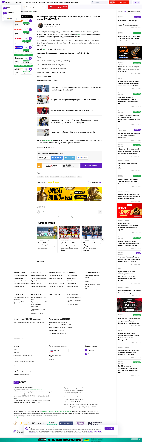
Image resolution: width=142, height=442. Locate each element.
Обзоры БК (71, 272)
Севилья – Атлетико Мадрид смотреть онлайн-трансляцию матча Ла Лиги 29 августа (129, 259)
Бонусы (67, 2)
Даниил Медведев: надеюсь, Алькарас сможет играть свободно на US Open (128, 352)
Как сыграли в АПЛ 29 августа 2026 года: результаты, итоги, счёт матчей (129, 39)
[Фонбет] (18, 38)
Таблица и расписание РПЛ (35, 7)
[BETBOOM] (19, 58)
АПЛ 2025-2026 (72, 294)
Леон (80, 177)
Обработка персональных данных (24, 371)
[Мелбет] (18, 69)
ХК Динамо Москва (68, 177)
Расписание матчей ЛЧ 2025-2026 (60, 325)
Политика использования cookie (24, 368)
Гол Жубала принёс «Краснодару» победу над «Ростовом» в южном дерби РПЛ (128, 369)
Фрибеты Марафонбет (38, 286)
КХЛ (78, 34)
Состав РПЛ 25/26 (37, 313)
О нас (15, 349)
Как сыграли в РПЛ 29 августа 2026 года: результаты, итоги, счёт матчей (128, 69)
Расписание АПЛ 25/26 (74, 297)
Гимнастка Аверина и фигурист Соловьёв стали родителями (129, 292)
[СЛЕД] (102, 239)
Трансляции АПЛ (72, 304)
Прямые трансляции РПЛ (39, 302)
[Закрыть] (139, 439)
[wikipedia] (38, 424)
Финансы (52, 359)
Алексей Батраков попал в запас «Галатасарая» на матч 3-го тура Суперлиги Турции (129, 243)
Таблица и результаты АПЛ (74, 301)
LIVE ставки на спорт (91, 289)
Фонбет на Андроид (55, 278)
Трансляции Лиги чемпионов (58, 322)
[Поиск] (93, 2)
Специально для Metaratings (23, 355)
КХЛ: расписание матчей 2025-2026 (21, 298)
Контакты (16, 346)
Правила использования (21, 365)
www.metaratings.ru (36, 389)
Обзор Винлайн (72, 275)
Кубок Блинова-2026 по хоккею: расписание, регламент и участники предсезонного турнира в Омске (69, 246)
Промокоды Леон (19, 286)
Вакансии (17, 352)
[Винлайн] (26, 20)
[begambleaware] (66, 424)
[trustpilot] (52, 424)
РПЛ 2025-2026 (36, 294)
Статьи (34, 2)
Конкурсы (74, 2)
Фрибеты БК (36, 272)
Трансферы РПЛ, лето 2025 (38, 310)
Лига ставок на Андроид (56, 286)
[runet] (15, 424)
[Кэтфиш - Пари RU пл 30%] (71, 440)
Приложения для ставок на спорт (92, 285)
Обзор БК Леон (71, 283)
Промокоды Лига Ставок (21, 281)
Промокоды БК (19, 272)
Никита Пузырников (52, 24)
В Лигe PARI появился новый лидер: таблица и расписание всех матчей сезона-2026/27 (46, 245)
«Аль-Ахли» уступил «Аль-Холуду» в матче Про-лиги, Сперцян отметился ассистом (128, 182)
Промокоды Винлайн (20, 275)
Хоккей (40, 177)
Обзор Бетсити (71, 281)
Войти (137, 2)
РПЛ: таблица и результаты (36, 305)
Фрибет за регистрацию (38, 278)
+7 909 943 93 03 (75, 401)
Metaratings (47, 140)
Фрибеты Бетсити (36, 283)
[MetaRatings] (20, 382)
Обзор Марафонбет (73, 286)
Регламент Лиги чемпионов (57, 333)
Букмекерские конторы (55, 2)
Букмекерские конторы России (92, 276)
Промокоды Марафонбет (22, 283)
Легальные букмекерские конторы (93, 280)
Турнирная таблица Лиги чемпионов (60, 327)
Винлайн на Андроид (55, 275)
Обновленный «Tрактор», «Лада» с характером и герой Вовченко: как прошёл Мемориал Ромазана (92, 246)
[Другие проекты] (7, 2)
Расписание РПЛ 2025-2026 (38, 298)
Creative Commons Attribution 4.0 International (56, 411)
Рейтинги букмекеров (93, 272)
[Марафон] (19, 47)
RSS (15, 358)
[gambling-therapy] (80, 424)
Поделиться (94, 182)
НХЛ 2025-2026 (54, 294)
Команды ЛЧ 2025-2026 (56, 330)
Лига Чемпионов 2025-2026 (59, 319)
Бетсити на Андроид (55, 281)
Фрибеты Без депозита (38, 275)
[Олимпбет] (18, 29)
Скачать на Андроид (57, 272)
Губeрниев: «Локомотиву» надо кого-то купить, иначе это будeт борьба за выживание (129, 23)
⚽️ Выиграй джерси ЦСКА (58, 7)
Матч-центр (19, 2)
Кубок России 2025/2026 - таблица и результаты (29, 322)
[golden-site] (24, 424)
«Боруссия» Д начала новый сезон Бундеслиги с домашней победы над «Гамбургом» (129, 151)
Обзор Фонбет (71, 278)
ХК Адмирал (54, 177)
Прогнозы (42, 2)
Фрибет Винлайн (36, 281)
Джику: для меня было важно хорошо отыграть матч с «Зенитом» (129, 135)
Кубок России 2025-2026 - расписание (28, 319)
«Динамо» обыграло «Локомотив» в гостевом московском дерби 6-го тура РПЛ (128, 100)
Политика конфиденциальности (24, 361)
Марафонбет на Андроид (57, 283)
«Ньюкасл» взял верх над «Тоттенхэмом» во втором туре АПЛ (129, 166)
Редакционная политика (21, 374)
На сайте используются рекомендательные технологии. (31, 418)
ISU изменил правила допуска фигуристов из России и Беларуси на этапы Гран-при (129, 321)
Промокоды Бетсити (20, 278)
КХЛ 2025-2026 (19, 294)
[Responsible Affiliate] (95, 423)
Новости (28, 2)
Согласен (109, 428)
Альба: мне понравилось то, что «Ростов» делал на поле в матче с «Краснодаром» (129, 196)
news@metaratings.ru (76, 399)
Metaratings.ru (49, 147)
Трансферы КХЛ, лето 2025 (21, 302)
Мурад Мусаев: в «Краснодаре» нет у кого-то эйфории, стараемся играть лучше (128, 226)
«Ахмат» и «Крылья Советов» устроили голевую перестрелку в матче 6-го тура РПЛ (129, 118)
